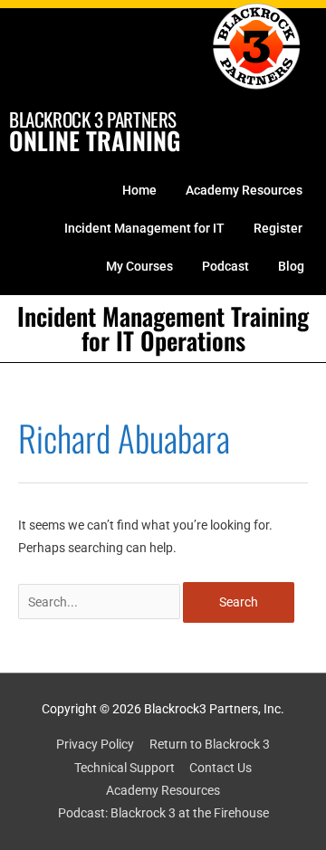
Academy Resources (244, 190)
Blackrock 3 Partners (93, 119)
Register (278, 228)
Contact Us (220, 767)
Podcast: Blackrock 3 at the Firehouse (163, 813)
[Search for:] (100, 602)
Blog (291, 266)
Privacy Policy (95, 744)
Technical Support (124, 767)
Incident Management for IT (144, 228)
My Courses (139, 266)
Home (139, 190)
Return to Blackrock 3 (209, 744)
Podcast (225, 266)
